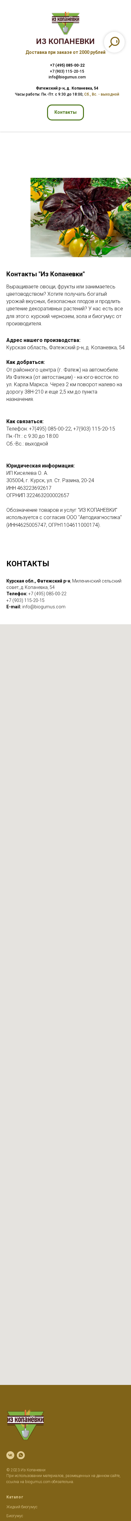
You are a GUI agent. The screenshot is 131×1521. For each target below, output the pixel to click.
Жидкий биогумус (22, 1507)
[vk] (10, 1455)
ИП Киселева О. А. (27, 473)
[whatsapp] (21, 1455)
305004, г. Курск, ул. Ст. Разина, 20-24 (50, 480)
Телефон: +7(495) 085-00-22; (39, 429)
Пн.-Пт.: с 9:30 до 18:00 (32, 436)
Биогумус (14, 1516)
